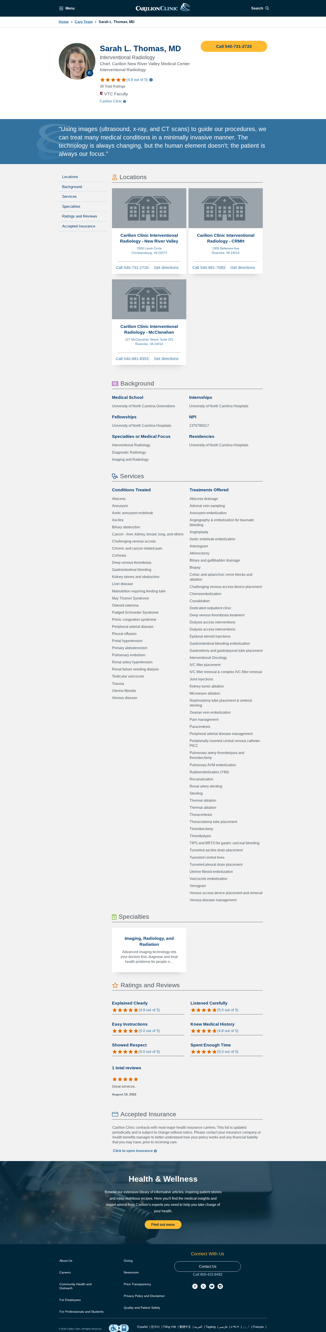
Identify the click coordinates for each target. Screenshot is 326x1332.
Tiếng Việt (169, 1326)
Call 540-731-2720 (234, 46)
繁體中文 (185, 1326)
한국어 (155, 1326)
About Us (65, 1260)
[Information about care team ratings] (151, 80)
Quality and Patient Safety (142, 1307)
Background (72, 187)
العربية (198, 1326)
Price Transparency (137, 1284)
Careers (65, 1272)
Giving (128, 1260)
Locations (70, 177)
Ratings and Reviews (79, 216)
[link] (163, 8)
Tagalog (211, 1326)
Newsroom (131, 1272)
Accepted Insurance (78, 226)
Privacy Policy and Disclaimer (144, 1296)
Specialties (71, 206)
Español (142, 1326)
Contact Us (207, 1266)
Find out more (163, 1224)
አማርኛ (235, 1326)
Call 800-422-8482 (207, 1279)
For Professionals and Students (81, 1311)
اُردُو (245, 1326)
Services (69, 196)
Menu (70, 8)
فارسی (223, 1326)
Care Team (84, 22)
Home (64, 22)
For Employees (70, 1300)
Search (257, 8)
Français (258, 1326)
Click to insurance (133, 1151)
